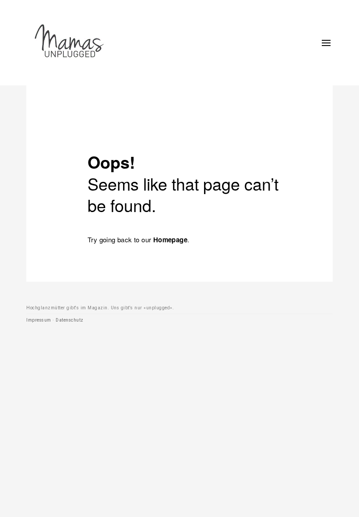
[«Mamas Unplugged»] (69, 43)
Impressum (38, 320)
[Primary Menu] (326, 43)
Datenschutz (70, 320)
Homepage (170, 239)
